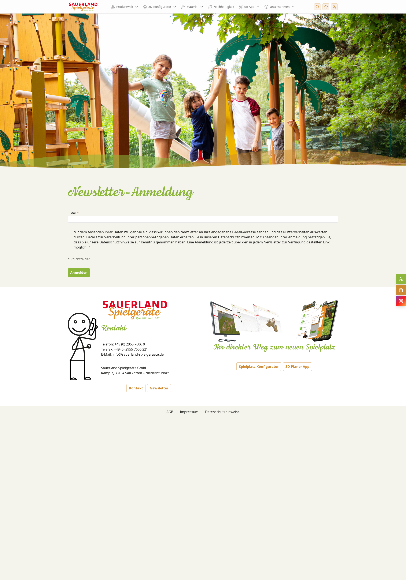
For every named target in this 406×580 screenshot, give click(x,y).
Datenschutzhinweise (222, 411)
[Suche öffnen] (317, 6)
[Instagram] (401, 301)
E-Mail (72, 213)
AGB (169, 411)
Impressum (189, 411)
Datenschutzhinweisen (236, 237)
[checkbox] (70, 232)
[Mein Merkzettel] (325, 6)
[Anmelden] (334, 6)
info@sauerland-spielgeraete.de (138, 354)
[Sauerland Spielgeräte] (83, 7)
